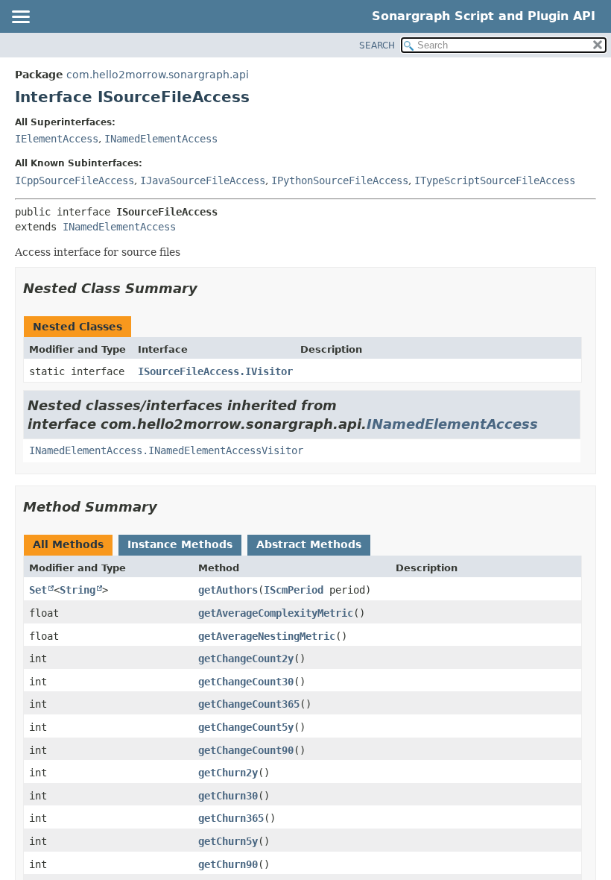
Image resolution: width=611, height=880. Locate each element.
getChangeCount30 (246, 682)
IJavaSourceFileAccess (202, 180)
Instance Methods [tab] (179, 544)
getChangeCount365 (249, 704)
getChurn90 (228, 864)
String (77, 590)
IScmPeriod (293, 590)
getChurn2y (228, 773)
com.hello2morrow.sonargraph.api (157, 75)
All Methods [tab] (68, 544)
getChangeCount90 (246, 750)
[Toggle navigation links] (20, 17)
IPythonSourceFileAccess (339, 180)
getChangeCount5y (246, 727)
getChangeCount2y (246, 658)
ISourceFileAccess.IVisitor (215, 371)
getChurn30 (228, 796)
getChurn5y (228, 841)
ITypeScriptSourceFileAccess (494, 180)
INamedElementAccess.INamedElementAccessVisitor (166, 450)
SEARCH (377, 45)
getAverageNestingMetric (266, 636)
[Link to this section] (208, 288)
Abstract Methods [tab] (308, 544)
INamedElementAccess (161, 139)
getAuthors (228, 590)
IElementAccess (56, 139)
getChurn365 (231, 818)
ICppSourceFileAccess (74, 180)
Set (38, 590)
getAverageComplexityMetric (275, 613)
